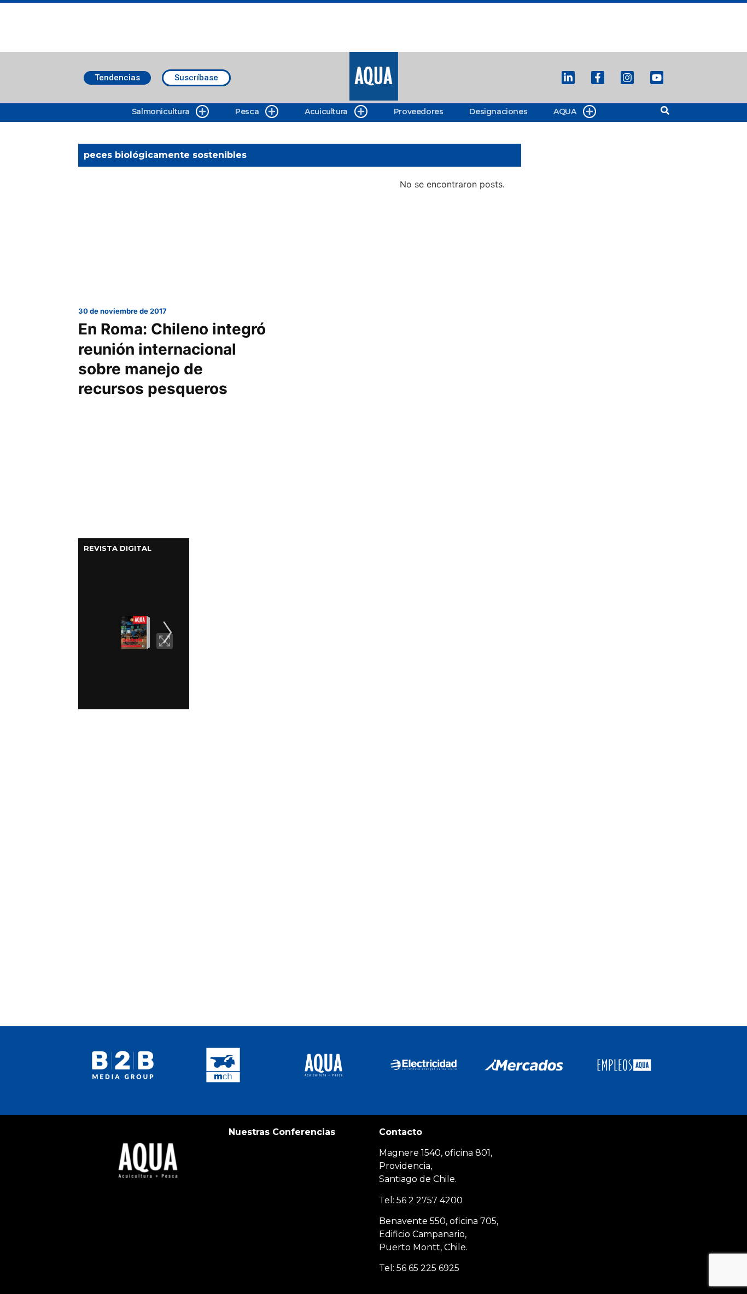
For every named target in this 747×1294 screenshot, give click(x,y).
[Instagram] (627, 77)
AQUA (564, 111)
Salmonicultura (160, 111)
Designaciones (498, 111)
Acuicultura (326, 111)
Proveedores (418, 111)
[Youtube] (656, 77)
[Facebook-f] (597, 77)
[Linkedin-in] (568, 77)
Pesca (247, 111)
